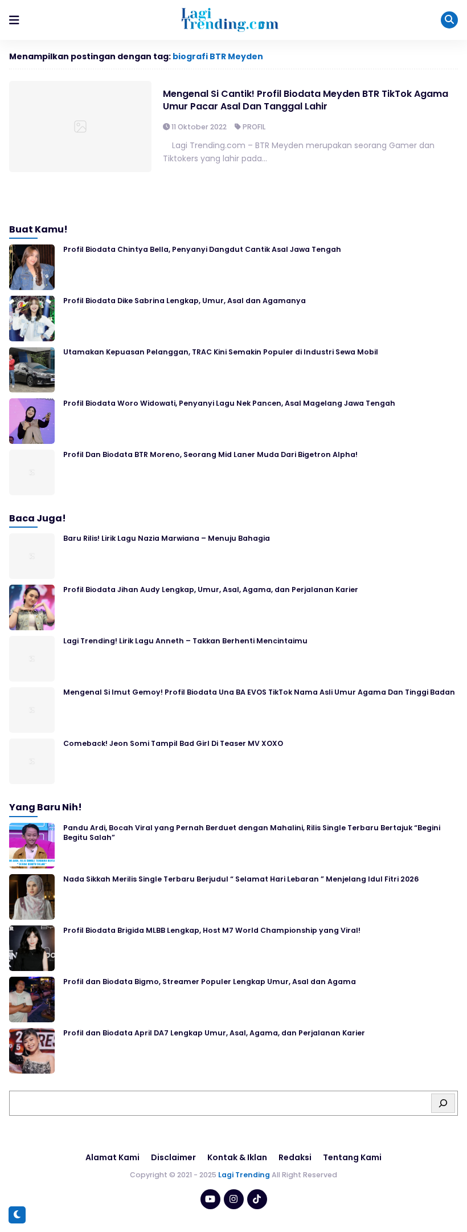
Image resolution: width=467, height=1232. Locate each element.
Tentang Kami (352, 1157)
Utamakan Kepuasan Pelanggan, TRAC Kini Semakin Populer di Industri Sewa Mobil (220, 352)
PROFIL (254, 127)
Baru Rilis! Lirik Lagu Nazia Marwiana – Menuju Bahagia (166, 538)
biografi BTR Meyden (218, 56)
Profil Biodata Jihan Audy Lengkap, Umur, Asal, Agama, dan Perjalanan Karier (210, 589)
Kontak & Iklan (237, 1157)
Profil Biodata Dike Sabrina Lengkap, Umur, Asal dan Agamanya (184, 300)
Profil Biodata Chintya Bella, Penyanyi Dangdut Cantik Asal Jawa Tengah (202, 249)
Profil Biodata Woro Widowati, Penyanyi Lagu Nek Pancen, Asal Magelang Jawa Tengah (229, 403)
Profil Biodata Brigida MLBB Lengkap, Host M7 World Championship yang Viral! (212, 930)
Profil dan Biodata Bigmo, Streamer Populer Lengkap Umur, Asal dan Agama (209, 981)
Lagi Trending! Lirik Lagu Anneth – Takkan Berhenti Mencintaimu (185, 641)
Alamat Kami (112, 1157)
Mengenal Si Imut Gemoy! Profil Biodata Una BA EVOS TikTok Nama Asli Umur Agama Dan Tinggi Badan (259, 692)
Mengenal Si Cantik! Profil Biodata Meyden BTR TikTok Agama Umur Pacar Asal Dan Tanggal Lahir (305, 100)
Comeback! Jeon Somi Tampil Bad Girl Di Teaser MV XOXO (173, 743)
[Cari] (443, 1103)
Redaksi (295, 1157)
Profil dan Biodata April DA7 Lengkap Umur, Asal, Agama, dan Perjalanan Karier (214, 1033)
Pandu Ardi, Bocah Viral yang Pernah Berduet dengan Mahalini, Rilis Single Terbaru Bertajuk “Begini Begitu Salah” (251, 832)
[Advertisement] (233, 1200)
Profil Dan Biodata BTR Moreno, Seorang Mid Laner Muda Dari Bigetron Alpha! (210, 454)
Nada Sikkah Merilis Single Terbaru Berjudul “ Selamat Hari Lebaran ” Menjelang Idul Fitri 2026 (241, 879)
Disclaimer (173, 1157)
